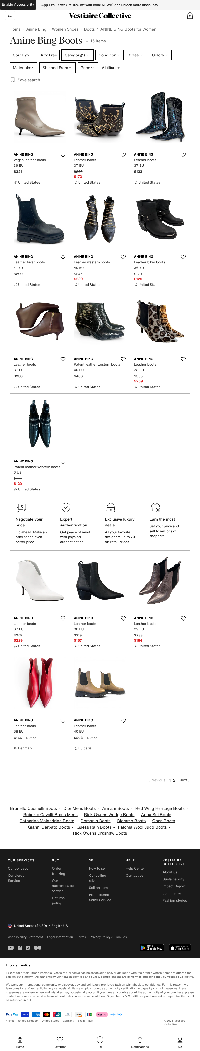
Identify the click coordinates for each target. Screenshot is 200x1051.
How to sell (97, 868)
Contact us (134, 875)
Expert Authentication (73, 522)
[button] (190, 15)
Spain (81, 1021)
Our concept (18, 868)
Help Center (135, 868)
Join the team (174, 893)
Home (15, 29)
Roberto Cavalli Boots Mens (50, 815)
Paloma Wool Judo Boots (142, 827)
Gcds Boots (163, 821)
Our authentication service (63, 886)
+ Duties (29, 737)
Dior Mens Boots (79, 808)
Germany (68, 1021)
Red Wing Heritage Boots (160, 808)
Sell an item (98, 887)
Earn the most (162, 519)
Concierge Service (16, 878)
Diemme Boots (131, 821)
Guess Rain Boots (93, 827)
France (10, 1021)
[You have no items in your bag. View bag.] (190, 15)
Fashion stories (175, 900)
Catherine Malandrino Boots (47, 821)
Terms (81, 937)
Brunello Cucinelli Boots (33, 808)
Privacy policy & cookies (108, 937)
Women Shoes (65, 29)
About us (170, 872)
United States (50, 1021)
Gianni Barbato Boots (49, 827)
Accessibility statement (25, 937)
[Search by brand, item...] (10, 15)
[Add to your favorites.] (63, 155)
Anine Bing (36, 29)
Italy (91, 1021)
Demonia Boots (95, 821)
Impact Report (174, 886)
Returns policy (58, 900)
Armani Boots (115, 808)
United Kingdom (28, 1021)
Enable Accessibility (18, 4)
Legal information (60, 937)
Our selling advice (97, 878)
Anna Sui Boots (156, 815)
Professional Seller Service (100, 897)
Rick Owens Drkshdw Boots (100, 833)
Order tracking (58, 871)
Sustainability (173, 879)
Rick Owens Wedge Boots (109, 815)
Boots (89, 29)
